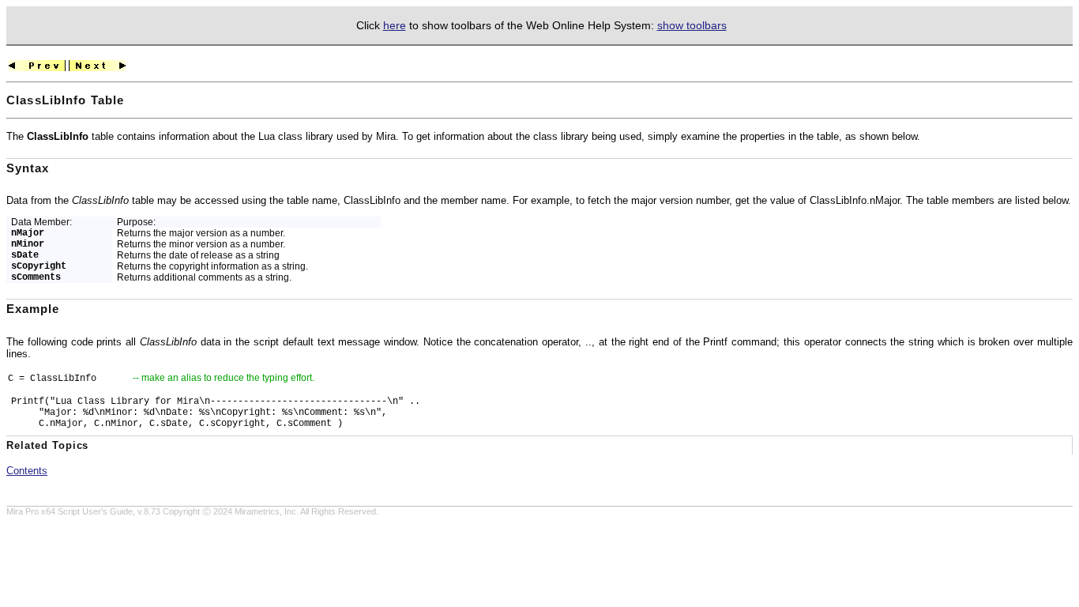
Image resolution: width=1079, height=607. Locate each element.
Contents (26, 471)
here (394, 25)
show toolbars (692, 25)
